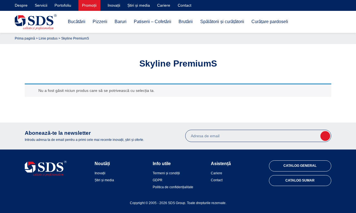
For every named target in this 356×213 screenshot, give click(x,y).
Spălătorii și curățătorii (222, 21)
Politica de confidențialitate (173, 187)
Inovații (114, 5)
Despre (21, 5)
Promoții (89, 5)
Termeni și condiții (166, 173)
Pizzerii (100, 21)
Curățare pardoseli (269, 21)
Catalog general (300, 166)
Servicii (41, 5)
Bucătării (76, 21)
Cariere (163, 5)
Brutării (186, 21)
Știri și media (138, 5)
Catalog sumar (300, 180)
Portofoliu (63, 5)
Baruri (121, 21)
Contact (184, 5)
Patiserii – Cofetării (152, 21)
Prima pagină (25, 38)
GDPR (157, 180)
